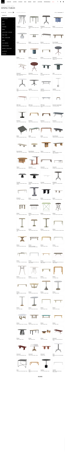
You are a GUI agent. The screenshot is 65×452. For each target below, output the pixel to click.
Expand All (4, 15)
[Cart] (63, 1)
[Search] (58, 1)
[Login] (60, 1)
